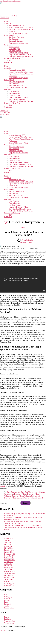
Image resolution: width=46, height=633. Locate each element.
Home (6, 21)
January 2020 (8, 579)
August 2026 (8, 538)
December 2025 (9, 554)
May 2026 (7, 544)
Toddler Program (14, 49)
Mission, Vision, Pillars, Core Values (21, 27)
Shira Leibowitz (27, 240)
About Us (7, 23)
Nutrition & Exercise (16, 41)
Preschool (7, 604)
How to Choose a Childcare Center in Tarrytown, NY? (23, 233)
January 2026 (8, 552)
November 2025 (9, 556)
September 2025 (9, 560)
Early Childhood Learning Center (20, 55)
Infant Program (14, 47)
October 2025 (9, 558)
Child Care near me (13, 492)
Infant (6, 602)
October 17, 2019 (26, 243)
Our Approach (9, 35)
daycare (7, 600)
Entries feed (8, 619)
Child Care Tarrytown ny (29, 492)
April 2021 (8, 564)
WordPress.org (9, 623)
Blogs (23, 227)
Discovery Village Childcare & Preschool (26, 496)
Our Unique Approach (16, 37)
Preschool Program (15, 51)
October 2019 (9, 585)
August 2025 (8, 562)
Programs (7, 45)
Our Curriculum (14, 39)
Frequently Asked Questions (18, 43)
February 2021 (9, 567)
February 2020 (9, 577)
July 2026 (7, 540)
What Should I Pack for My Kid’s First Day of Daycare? (23, 525)
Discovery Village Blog (12, 58)
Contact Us (4, 16)
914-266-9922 (12, 16)
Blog (10, 60)
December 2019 (9, 581)
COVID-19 (8, 598)
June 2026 (7, 542)
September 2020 (9, 573)
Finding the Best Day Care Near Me (21, 56)
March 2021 (8, 566)
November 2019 (9, 583)
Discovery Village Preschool (33, 498)
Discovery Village (20, 494)
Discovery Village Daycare (13, 498)
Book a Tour (4, 18)
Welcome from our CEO (17, 25)
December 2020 (9, 571)
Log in (6, 617)
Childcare (7, 596)
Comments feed (9, 621)
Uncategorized (9, 608)
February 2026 (9, 550)
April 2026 (8, 546)
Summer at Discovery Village (18, 53)
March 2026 (8, 548)
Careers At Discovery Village (18, 33)
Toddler (7, 606)
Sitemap (2, 630)
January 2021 (8, 569)
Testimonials (13, 31)
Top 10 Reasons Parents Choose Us (21, 29)
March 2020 (8, 575)
